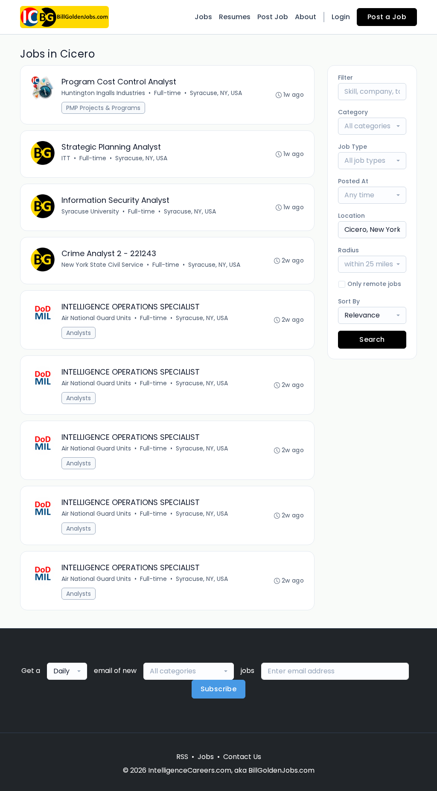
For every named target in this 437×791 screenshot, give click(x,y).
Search (372, 339)
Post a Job (386, 17)
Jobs (203, 17)
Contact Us (242, 757)
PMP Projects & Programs (103, 108)
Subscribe (219, 689)
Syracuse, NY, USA (216, 93)
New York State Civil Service (102, 264)
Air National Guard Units (96, 318)
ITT (65, 158)
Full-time (167, 93)
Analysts (78, 333)
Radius (348, 250)
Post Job (272, 17)
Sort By (349, 301)
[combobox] (372, 126)
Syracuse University (90, 211)
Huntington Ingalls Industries (103, 93)
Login (341, 17)
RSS (182, 757)
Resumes (235, 17)
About (305, 17)
